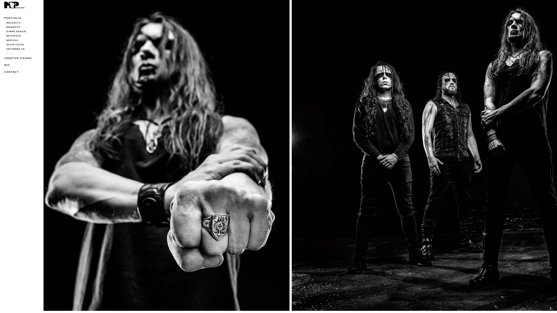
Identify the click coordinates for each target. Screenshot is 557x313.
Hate (10, 53)
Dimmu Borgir (16, 31)
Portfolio (13, 18)
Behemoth (13, 27)
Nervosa (12, 40)
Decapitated (15, 44)
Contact (11, 71)
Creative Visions (18, 58)
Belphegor (14, 36)
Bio (7, 64)
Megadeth (14, 23)
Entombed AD (16, 49)
